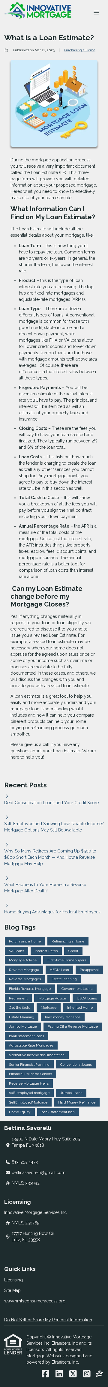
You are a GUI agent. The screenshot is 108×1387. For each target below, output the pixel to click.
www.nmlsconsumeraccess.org (34, 1301)
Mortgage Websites (46, 1355)
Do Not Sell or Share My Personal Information (48, 1319)
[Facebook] (45, 1374)
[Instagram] (87, 1374)
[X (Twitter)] (73, 1374)
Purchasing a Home (79, 50)
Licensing (13, 1280)
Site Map (12, 1290)
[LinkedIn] (59, 1374)
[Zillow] (99, 1374)
